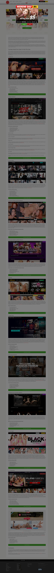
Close (30, 24)
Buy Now (24, 24)
